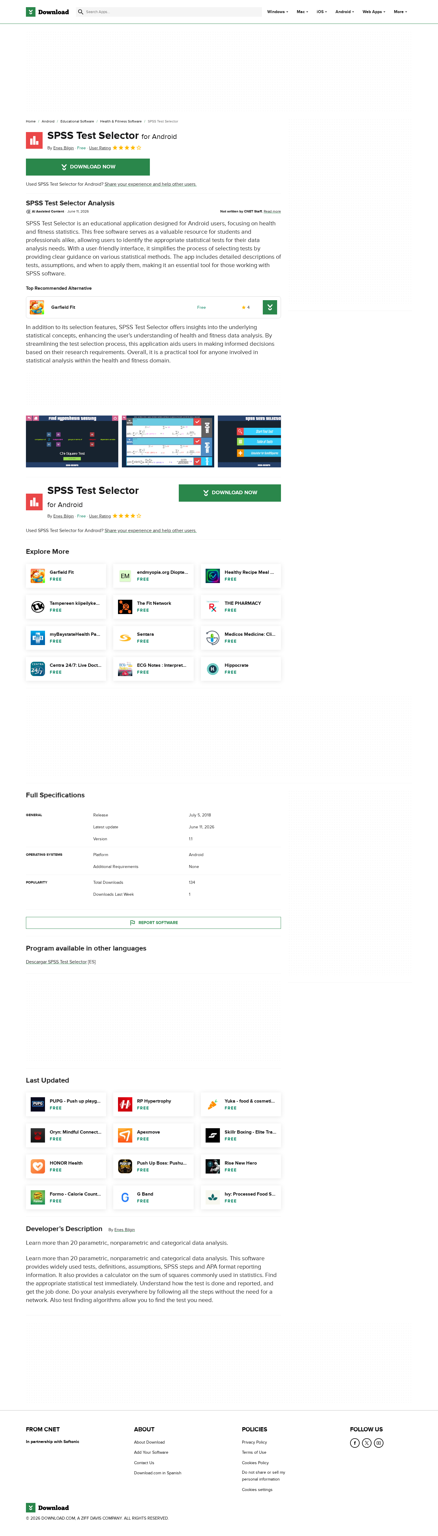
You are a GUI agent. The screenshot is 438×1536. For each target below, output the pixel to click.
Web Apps (372, 12)
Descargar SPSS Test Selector (56, 962)
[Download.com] (47, 12)
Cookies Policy (255, 1462)
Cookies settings (257, 1489)
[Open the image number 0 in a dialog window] (72, 441)
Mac (301, 12)
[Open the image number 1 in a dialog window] (168, 441)
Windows (276, 12)
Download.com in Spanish (157, 1472)
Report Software (158, 922)
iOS (320, 12)
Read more (272, 211)
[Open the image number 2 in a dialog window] (264, 441)
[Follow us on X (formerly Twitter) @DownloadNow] (367, 1443)
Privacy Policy (254, 1442)
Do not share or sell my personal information (263, 1476)
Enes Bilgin (124, 1229)
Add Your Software (151, 1452)
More (399, 11)
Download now (93, 167)
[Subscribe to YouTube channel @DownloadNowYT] (378, 1443)
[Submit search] (81, 12)
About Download (149, 1442)
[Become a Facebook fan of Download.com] (355, 1443)
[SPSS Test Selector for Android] (34, 140)
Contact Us (144, 1462)
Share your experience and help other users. (151, 184)
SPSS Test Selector (112, 135)
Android (343, 12)
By (60, 148)
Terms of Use (254, 1452)
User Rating (100, 148)
